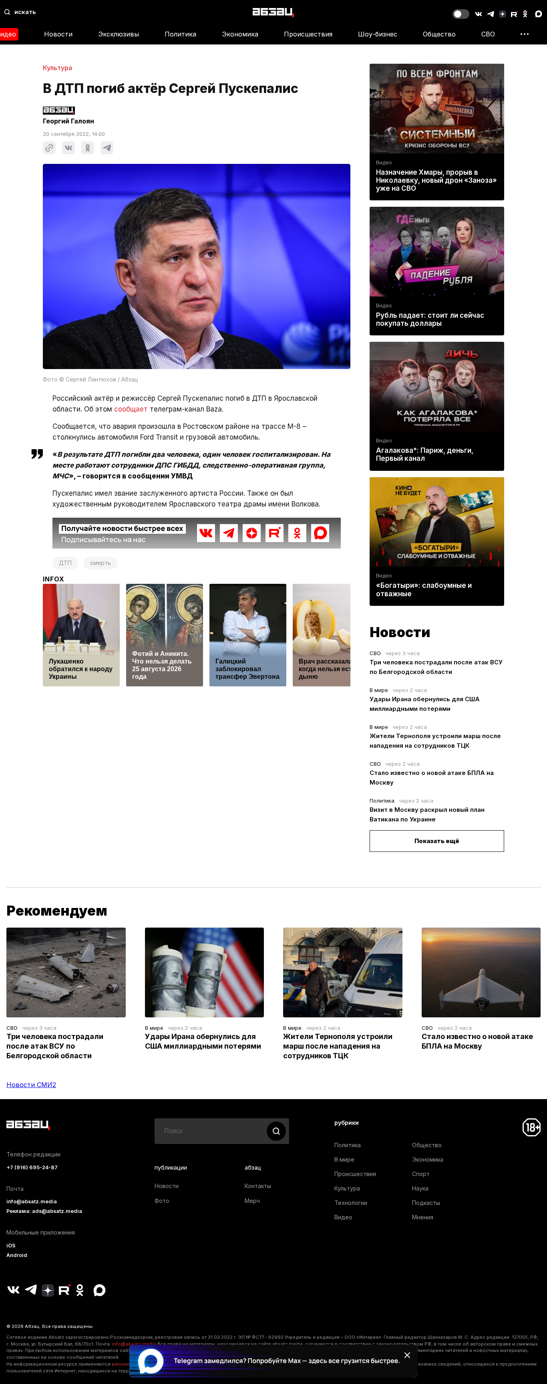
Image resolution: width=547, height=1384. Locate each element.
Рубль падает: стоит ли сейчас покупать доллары (430, 319)
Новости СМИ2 (31, 1085)
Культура (57, 68)
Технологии (350, 1202)
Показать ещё (436, 841)
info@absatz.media (31, 1201)
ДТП (65, 562)
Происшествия (308, 34)
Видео (384, 162)
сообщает (131, 409)
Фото (162, 1200)
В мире (379, 690)
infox (53, 579)
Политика (180, 34)
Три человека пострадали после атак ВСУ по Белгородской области (54, 1046)
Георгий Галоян (68, 121)
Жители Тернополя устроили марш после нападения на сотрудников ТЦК (337, 1046)
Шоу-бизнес (377, 34)
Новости (58, 34)
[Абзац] (273, 12)
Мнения (422, 1217)
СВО (488, 34)
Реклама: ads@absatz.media (44, 1211)
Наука (420, 1188)
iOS (11, 1246)
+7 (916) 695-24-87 (32, 1167)
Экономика (240, 34)
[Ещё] (525, 34)
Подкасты (426, 1202)
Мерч (252, 1200)
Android (16, 1255)
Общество (439, 34)
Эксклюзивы (118, 34)
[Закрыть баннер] (407, 1355)
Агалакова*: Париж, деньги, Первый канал (424, 454)
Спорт (421, 1173)
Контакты (258, 1185)
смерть (100, 562)
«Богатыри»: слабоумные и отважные (424, 589)
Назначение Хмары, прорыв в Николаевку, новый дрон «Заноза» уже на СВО (436, 180)
